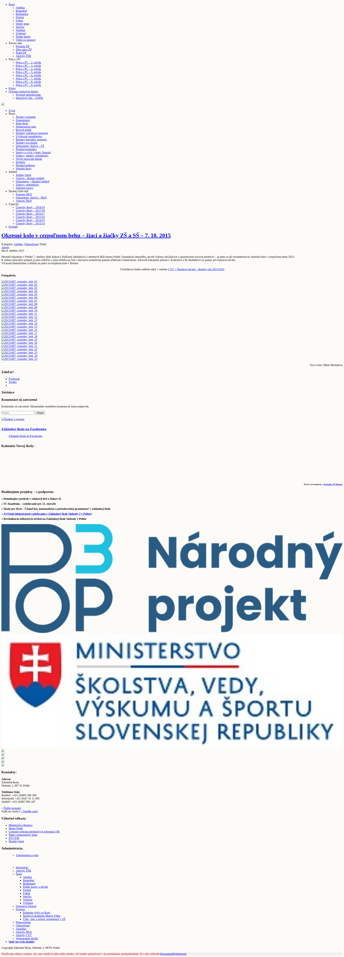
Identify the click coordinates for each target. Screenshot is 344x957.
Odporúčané (31, 244)
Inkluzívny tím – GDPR (29, 97)
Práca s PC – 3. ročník (28, 65)
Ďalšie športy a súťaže (35, 886)
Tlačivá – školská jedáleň (30, 178)
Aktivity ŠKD (24, 200)
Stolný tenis (22, 23)
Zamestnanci (23, 120)
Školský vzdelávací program (32, 133)
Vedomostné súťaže (27, 938)
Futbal (19, 20)
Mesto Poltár (16, 828)
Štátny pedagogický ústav (23, 834)
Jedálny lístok (23, 175)
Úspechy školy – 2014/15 (30, 220)
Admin (5, 247)
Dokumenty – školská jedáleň (32, 181)
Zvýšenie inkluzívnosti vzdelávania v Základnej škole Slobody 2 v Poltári (48, 513)
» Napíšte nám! (29, 811)
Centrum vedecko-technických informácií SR (34, 831)
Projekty (20, 162)
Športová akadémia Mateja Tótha (41, 915)
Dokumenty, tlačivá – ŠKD (31, 197)
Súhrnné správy (25, 187)
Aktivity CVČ (24, 935)
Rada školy (22, 123)
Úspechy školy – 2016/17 (30, 213)
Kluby (12, 88)
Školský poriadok (26, 116)
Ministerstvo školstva (20, 825)
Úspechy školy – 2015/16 (30, 217)
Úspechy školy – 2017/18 (30, 210)
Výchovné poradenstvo (29, 136)
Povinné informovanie (28, 94)
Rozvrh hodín (23, 129)
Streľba (20, 27)
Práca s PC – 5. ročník (28, 72)
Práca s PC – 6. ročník (28, 75)
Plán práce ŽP (24, 49)
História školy (24, 168)
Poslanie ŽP (22, 46)
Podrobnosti (179, 953)
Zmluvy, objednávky (27, 184)
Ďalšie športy (23, 36)
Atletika (20, 7)
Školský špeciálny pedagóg (31, 139)
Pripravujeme (23, 922)
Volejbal (20, 30)
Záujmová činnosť (26, 906)
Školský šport (16, 841)
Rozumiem (166, 953)
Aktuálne (21, 928)
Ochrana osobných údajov (23, 91)
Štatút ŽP (21, 52)
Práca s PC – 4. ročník (28, 68)
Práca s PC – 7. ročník (28, 78)
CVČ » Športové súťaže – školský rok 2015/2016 (196, 269)
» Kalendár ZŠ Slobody (332, 484)
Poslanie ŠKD (24, 194)
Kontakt (13, 226)
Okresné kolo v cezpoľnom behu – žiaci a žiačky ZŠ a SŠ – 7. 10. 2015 (86, 235)
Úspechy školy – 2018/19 (30, 207)
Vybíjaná (21, 33)
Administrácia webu (27, 855)
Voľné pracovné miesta (29, 158)
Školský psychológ (26, 142)
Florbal (20, 17)
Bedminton (22, 14)
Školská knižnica (25, 165)
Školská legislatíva (26, 149)
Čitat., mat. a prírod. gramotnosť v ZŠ (44, 919)
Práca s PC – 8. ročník (28, 81)
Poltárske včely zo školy (36, 912)
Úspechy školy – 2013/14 (30, 223)
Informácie (22, 867)
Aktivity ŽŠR (23, 56)
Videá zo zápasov (26, 39)
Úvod (12, 110)
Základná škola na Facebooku (23, 429)
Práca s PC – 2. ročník (28, 62)
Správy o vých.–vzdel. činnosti (33, 152)
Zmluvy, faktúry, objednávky (32, 155)
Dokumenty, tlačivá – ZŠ (30, 146)
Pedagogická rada (26, 126)
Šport (12, 4)
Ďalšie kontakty (12, 808)
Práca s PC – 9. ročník (28, 85)
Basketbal (21, 10)
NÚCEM (14, 838)
